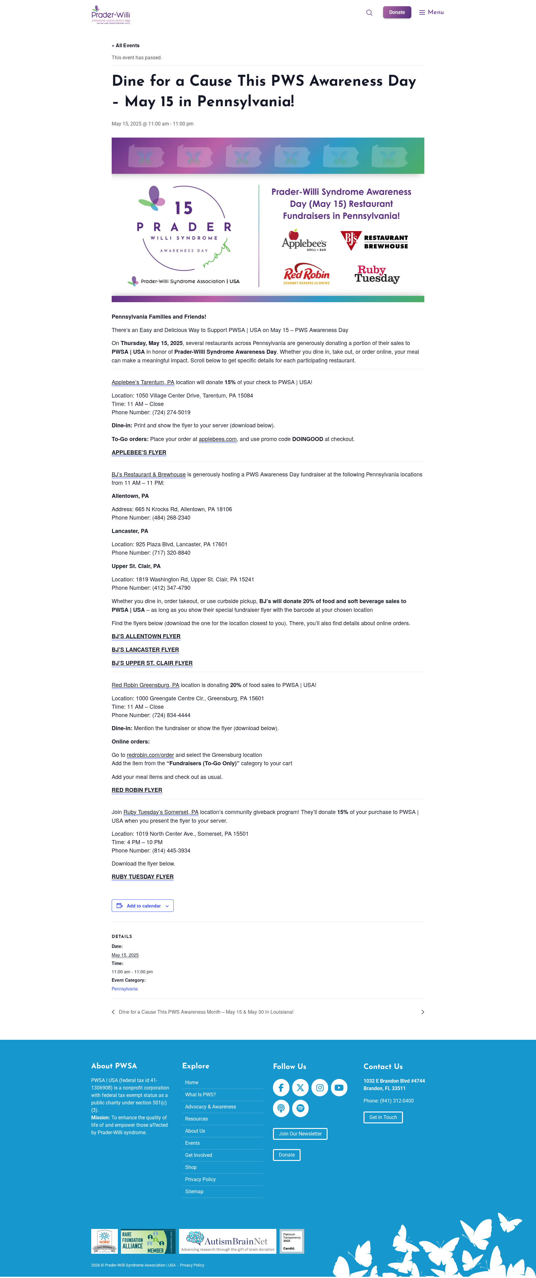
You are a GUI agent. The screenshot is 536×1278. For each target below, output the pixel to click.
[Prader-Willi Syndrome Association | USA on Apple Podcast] (281, 1108)
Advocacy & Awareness (210, 1106)
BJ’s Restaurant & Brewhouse (149, 474)
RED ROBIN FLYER (137, 790)
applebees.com (218, 438)
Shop (191, 1167)
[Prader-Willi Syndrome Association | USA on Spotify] (300, 1108)
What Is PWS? (200, 1094)
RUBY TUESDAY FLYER (143, 876)
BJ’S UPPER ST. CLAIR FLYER (152, 663)
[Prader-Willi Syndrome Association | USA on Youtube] (339, 1087)
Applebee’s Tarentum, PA (143, 382)
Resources (196, 1118)
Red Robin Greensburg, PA (145, 684)
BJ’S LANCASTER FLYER (145, 649)
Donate (397, 12)
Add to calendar (144, 906)
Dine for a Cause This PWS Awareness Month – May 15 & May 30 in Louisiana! (205, 1011)
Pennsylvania (125, 988)
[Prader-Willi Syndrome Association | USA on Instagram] (319, 1087)
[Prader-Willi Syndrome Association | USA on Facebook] (281, 1087)
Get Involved (198, 1155)
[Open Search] (369, 12)
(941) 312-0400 (397, 1101)
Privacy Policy (200, 1179)
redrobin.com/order (150, 754)
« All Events (126, 45)
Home (191, 1082)
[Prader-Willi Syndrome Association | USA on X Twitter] (300, 1087)
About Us (195, 1131)
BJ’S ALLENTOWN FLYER (146, 636)
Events (192, 1143)
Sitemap (194, 1191)
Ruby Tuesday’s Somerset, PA (161, 811)
